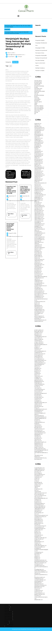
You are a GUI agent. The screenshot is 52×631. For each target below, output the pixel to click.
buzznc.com (37, 302)
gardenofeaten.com (38, 523)
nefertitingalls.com (38, 140)
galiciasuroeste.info (38, 380)
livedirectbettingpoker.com (40, 545)
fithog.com (36, 407)
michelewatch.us (38, 340)
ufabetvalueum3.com (39, 215)
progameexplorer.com (39, 309)
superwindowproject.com (40, 432)
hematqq (7, 622)
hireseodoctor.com (38, 200)
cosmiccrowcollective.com (40, 495)
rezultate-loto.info (38, 208)
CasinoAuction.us (38, 426)
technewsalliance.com (39, 238)
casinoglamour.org (38, 455)
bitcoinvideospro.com (39, 494)
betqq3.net (36, 423)
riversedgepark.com (38, 135)
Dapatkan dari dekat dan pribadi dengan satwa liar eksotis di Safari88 (11, 190)
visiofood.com (37, 262)
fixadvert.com (37, 345)
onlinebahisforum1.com (39, 128)
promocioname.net (38, 390)
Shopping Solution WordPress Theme (21, 629)
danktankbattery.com (39, 541)
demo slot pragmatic (39, 108)
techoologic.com (38, 275)
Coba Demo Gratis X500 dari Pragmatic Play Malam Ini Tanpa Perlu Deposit (25, 190)
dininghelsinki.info (38, 227)
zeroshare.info (37, 373)
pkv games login (38, 82)
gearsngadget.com (38, 198)
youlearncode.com (38, 163)
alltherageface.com (38, 306)
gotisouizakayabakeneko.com (41, 498)
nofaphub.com (37, 139)
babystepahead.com (39, 583)
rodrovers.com (37, 185)
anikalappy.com (37, 226)
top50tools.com (37, 365)
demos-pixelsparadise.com (40, 351)
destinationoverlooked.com (40, 585)
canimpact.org (37, 436)
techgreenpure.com (38, 173)
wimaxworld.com (38, 392)
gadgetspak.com (38, 197)
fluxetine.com (37, 421)
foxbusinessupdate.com (39, 547)
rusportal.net (37, 486)
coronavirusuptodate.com (40, 194)
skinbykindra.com (38, 305)
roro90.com (37, 478)
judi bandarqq (37, 99)
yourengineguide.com (39, 283)
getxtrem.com (37, 532)
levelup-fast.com (38, 202)
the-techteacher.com (39, 292)
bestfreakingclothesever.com (40, 561)
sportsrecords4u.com (39, 210)
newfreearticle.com (38, 520)
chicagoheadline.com (39, 130)
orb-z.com (36, 514)
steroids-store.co (38, 405)
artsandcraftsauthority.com (40, 320)
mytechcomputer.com (39, 317)
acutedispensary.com (39, 569)
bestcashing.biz (37, 394)
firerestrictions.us (38, 396)
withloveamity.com (38, 161)
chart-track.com (37, 388)
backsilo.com (37, 557)
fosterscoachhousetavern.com (41, 515)
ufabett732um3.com (39, 242)
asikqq (35, 103)
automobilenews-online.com (40, 293)
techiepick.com (37, 270)
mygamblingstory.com (39, 467)
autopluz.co (37, 347)
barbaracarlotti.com (38, 443)
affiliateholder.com (38, 599)
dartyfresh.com (37, 152)
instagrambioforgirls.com (39, 528)
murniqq (7, 621)
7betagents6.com (38, 193)
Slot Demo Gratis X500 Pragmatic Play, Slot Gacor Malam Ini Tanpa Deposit (18, 26)
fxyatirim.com (37, 164)
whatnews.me (37, 250)
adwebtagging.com (38, 581)
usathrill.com (37, 279)
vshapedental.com (38, 280)
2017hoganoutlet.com (39, 470)
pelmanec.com (37, 471)
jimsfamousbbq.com (39, 330)
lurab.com (36, 314)
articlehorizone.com (38, 190)
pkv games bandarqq (39, 86)
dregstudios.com (38, 382)
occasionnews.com (38, 590)
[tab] (18, 16)
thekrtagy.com (37, 287)
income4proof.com (38, 143)
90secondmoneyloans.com (40, 183)
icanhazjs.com (37, 435)
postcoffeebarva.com (39, 504)
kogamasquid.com (38, 451)
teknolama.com (37, 511)
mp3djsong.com (38, 335)
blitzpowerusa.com (38, 521)
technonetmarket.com (39, 239)
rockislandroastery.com (39, 310)
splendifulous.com (38, 209)
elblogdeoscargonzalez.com (40, 402)
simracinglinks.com (38, 355)
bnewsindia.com (38, 268)
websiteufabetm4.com (39, 223)
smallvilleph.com (38, 378)
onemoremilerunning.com (40, 525)
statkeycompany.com (39, 361)
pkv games (36, 100)
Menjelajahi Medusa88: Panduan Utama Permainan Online (10, 227)
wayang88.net (37, 222)
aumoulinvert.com (38, 430)
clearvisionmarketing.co (39, 247)
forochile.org (37, 386)
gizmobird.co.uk (37, 334)
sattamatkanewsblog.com (40, 570)
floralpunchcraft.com (39, 539)
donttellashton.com (38, 475)
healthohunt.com (38, 234)
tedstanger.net (37, 241)
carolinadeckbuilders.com (40, 363)
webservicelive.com (38, 321)
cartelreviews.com (38, 176)
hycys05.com (37, 524)
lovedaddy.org (37, 548)
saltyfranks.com (37, 368)
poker (35, 104)
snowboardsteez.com (39, 527)
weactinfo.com (37, 533)
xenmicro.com (37, 150)
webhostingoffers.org (39, 168)
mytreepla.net (37, 204)
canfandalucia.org (38, 281)
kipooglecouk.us (38, 427)
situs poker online (38, 88)
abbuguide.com (37, 165)
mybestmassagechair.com (40, 418)
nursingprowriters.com (39, 565)
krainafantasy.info (38, 482)
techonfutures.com (38, 273)
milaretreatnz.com (38, 376)
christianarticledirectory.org (40, 457)
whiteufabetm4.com (39, 225)
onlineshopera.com (38, 151)
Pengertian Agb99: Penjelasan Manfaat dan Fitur (41, 43)
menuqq (7, 605)
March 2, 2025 (11, 52)
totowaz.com (37, 573)
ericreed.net (37, 419)
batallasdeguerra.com (39, 381)
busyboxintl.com (38, 502)
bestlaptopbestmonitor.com (40, 409)
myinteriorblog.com (38, 267)
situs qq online (37, 90)
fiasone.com (37, 540)
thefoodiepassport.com (39, 431)
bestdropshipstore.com (39, 175)
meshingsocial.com (38, 535)
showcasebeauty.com (39, 359)
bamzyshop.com (38, 271)
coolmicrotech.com (38, 289)
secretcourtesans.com (39, 127)
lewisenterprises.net (38, 154)
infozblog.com (37, 399)
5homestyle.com (38, 459)
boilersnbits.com (38, 518)
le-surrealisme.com (38, 357)
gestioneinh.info (38, 254)
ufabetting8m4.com (39, 213)
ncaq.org (36, 148)
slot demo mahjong (38, 105)
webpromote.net (38, 403)
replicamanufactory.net (39, 206)
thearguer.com (37, 536)
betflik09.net (37, 147)
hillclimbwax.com (38, 587)
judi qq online (37, 84)
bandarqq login (8, 626)
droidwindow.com (38, 263)
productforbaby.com (39, 512)
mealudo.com (37, 543)
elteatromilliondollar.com (39, 506)
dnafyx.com (37, 157)
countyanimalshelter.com (40, 579)
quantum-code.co (38, 248)
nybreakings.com (38, 284)
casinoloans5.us (37, 425)
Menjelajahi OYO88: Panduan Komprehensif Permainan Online (41, 50)
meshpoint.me (37, 499)
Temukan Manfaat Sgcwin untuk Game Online (40, 63)
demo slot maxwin (38, 109)
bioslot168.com (37, 318)
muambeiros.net (38, 398)
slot (11, 66)
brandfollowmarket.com (39, 577)
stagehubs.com (37, 123)
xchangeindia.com (38, 288)
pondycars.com (37, 272)
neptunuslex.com (38, 338)
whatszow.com (37, 169)
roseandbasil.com (38, 411)
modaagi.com (37, 377)
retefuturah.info (37, 235)
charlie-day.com (37, 544)
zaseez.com (37, 136)
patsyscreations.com (39, 142)
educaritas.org (37, 144)
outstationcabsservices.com (40, 285)
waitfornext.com (38, 246)
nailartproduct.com (38, 179)
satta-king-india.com (38, 188)
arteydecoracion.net (38, 406)
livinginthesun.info (38, 489)
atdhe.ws (36, 414)
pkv (35, 113)
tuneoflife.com (37, 595)
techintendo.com (38, 172)
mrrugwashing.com (38, 552)
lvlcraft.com (37, 181)
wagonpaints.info (38, 244)
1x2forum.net (37, 125)
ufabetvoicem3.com (38, 219)
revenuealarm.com (38, 313)
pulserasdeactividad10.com (40, 442)
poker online (37, 111)
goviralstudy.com (38, 438)
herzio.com (36, 479)
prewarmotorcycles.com (39, 353)
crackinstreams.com (38, 196)
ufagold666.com (38, 266)
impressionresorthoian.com (40, 560)
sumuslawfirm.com (38, 564)
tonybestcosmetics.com (39, 301)
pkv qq (35, 96)
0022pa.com (37, 372)
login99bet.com (37, 126)
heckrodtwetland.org (39, 415)
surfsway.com (37, 177)
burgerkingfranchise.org (39, 507)
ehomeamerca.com (38, 171)
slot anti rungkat (8, 619)
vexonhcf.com (37, 349)
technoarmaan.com (38, 297)
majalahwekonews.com (39, 469)
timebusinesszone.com (39, 593)
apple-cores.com (38, 440)
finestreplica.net (38, 231)
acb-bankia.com (37, 553)
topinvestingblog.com (39, 364)
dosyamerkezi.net (38, 356)
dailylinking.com (37, 156)
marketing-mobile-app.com (40, 537)
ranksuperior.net (38, 582)
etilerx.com (36, 230)
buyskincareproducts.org (39, 448)
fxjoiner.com (37, 304)
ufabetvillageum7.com (39, 218)
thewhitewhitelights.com (40, 413)
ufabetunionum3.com (39, 214)
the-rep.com (37, 367)
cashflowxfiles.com (38, 529)
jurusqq (36, 87)
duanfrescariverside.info (39, 229)
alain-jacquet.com (38, 496)
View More (10, 213)
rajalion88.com (37, 132)
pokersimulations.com (39, 205)
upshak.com (37, 556)
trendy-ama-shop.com (39, 259)
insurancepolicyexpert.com (40, 360)
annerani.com (37, 369)
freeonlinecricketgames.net (40, 393)
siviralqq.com (37, 558)
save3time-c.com (38, 348)
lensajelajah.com (38, 146)
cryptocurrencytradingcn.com (41, 572)
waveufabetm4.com (38, 221)
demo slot (36, 92)
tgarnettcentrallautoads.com (40, 344)
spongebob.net (37, 500)
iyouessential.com (38, 160)
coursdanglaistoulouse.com (40, 336)
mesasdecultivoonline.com (40, 516)
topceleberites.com (38, 212)
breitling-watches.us (38, 343)
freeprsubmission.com (39, 264)
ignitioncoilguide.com (39, 316)
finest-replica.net (38, 252)
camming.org (37, 131)
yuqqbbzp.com (37, 192)
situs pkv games (38, 80)
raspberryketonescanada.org (40, 276)
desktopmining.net (38, 444)
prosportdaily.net (38, 255)
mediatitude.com (38, 352)
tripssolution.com (38, 186)
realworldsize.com (38, 510)
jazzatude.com (37, 370)
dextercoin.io (37, 456)
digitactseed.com (38, 180)
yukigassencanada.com (39, 189)
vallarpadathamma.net (39, 508)
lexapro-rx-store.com (39, 447)
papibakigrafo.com (38, 434)
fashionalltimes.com (38, 295)
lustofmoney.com (38, 591)
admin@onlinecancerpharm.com (16, 54)
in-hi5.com (36, 481)
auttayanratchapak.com (39, 503)
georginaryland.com (38, 410)
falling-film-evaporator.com (40, 562)
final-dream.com (38, 251)
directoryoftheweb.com (39, 474)
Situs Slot (7, 29)
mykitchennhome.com (39, 428)
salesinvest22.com (38, 256)
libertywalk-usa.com (38, 331)
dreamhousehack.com (39, 291)
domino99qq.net (38, 473)
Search (38, 25)
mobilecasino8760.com (39, 422)
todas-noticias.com (38, 483)
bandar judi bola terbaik (39, 91)
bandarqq (7, 608)
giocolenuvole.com (38, 159)
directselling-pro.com (39, 312)
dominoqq (36, 97)
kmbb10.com (37, 531)
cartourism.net (37, 439)
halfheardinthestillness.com (40, 417)
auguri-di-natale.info (38, 339)
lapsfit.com (36, 201)
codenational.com (38, 308)
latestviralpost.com (38, 519)
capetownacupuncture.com (40, 492)
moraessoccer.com (38, 385)
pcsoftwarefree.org (38, 155)
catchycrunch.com (38, 138)
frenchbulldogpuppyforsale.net (41, 450)
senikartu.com (37, 485)
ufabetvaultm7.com (38, 217)
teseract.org (37, 258)
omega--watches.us (38, 341)
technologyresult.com (39, 167)
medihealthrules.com (39, 277)
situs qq (36, 93)
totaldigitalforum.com (39, 296)
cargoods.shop (37, 491)
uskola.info (36, 243)
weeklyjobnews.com (38, 578)
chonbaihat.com (38, 401)
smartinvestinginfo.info (39, 237)
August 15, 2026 (12, 233)
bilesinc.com (37, 374)
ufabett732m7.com (38, 260)
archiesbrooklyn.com (39, 397)
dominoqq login (8, 611)
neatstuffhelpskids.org (39, 384)
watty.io (36, 487)
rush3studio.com (38, 477)
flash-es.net (37, 554)
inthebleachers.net (38, 446)
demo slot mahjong (38, 107)
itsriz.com (36, 490)
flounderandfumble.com (39, 233)
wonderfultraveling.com (39, 389)
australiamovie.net (38, 332)
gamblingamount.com (39, 586)
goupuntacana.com (38, 134)
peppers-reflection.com (39, 594)
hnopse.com (37, 589)
